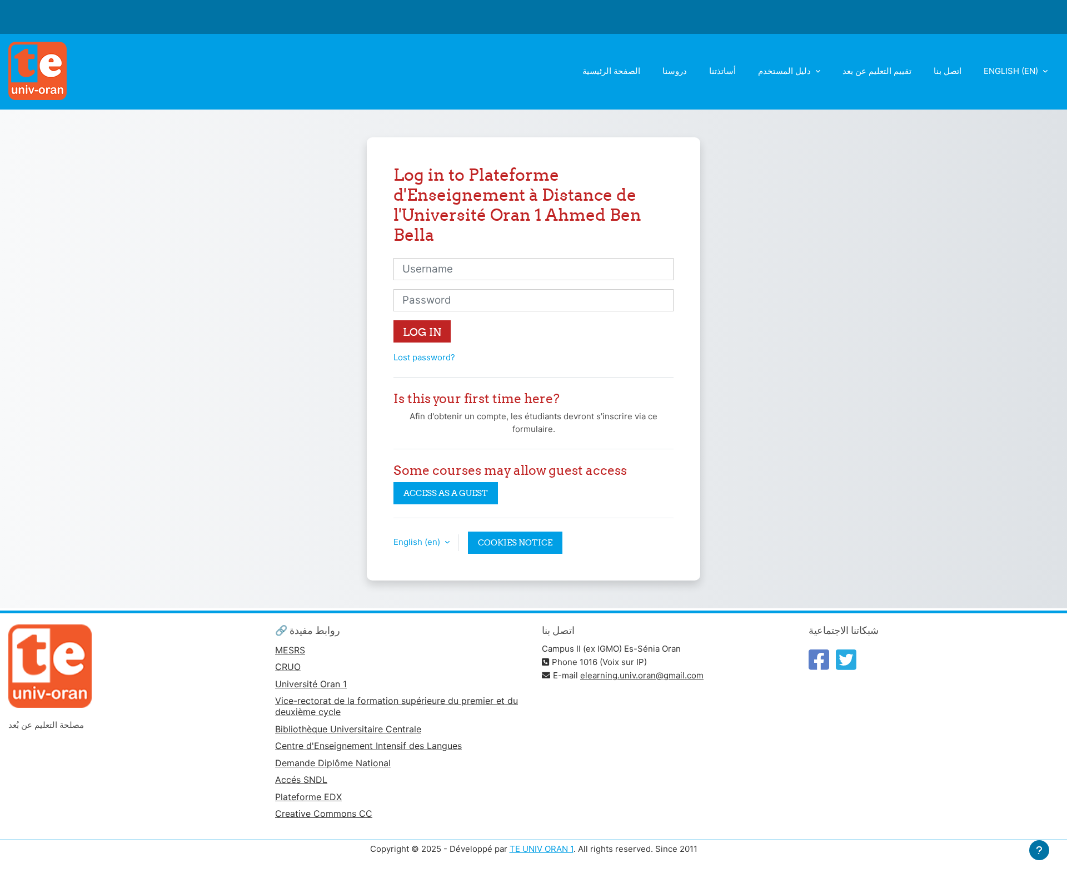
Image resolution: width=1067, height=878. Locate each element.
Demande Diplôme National (333, 762)
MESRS (290, 650)
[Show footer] (1039, 850)
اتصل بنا (947, 71)
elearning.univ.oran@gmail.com (642, 675)
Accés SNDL (301, 779)
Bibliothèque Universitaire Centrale (348, 729)
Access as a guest (445, 493)
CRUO (288, 666)
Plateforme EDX (308, 796)
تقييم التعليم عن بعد (876, 71)
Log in (422, 332)
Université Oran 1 (311, 683)
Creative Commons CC (323, 813)
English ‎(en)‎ (1012, 71)
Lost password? (424, 357)
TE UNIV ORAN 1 (542, 849)
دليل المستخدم (785, 71)
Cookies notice (515, 542)
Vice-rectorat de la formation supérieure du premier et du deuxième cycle (396, 706)
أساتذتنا (722, 71)
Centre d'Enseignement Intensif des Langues (368, 745)
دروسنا (674, 71)
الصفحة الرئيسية (611, 71)
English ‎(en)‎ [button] (417, 542)
